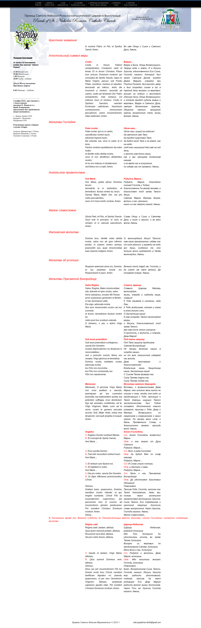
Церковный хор (62, 4)
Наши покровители (130, 4)
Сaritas (116, 4)
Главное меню (49, 4)
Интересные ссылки (78, 4)
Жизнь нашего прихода (98, 4)
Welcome (38, 4)
